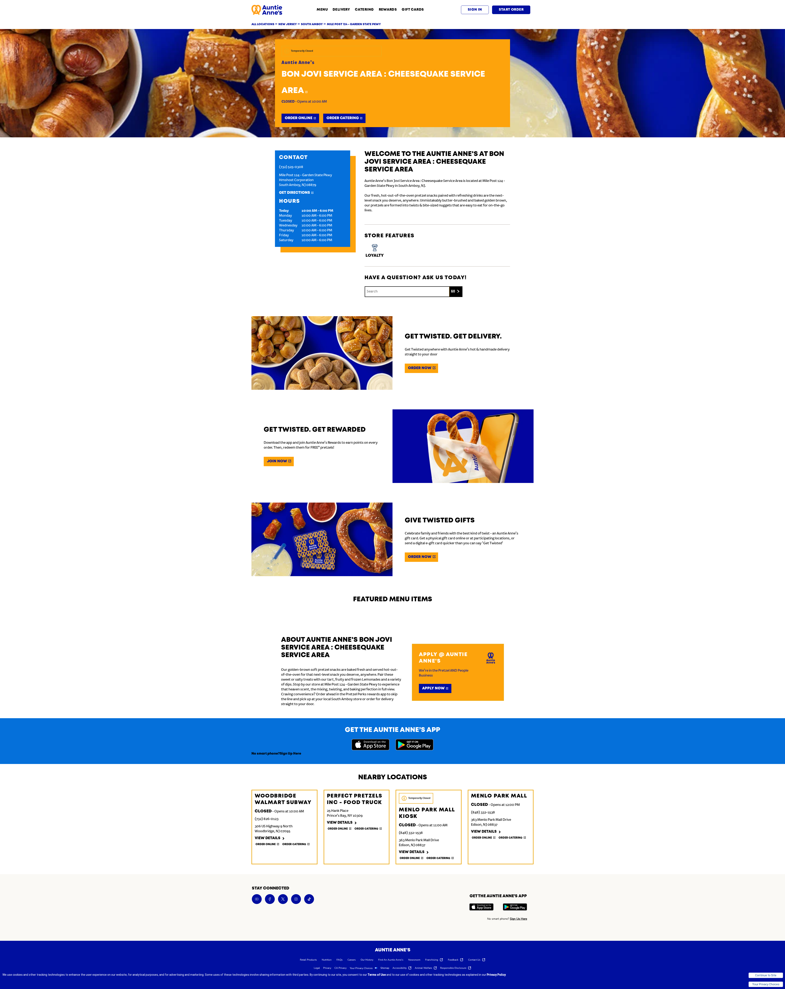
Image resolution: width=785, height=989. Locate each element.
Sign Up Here (290, 753)
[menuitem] (308, 959)
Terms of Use (377, 974)
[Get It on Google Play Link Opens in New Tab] (414, 745)
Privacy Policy (496, 974)
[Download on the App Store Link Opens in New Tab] (370, 745)
